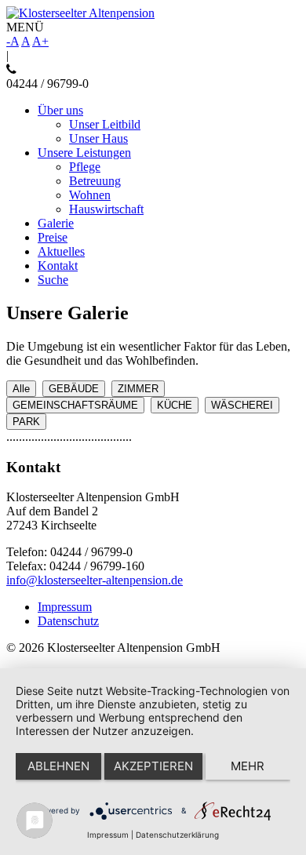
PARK (26, 422)
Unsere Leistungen (84, 152)
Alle (21, 389)
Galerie (56, 223)
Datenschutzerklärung (177, 834)
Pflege (84, 166)
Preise (52, 237)
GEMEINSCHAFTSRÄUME (75, 405)
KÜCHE (174, 405)
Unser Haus (98, 138)
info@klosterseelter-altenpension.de (94, 580)
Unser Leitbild (104, 124)
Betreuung (95, 180)
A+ (40, 41)
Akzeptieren (153, 766)
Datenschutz (68, 621)
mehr (247, 766)
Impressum (65, 606)
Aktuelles (61, 251)
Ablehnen (58, 766)
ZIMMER (138, 389)
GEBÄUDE (74, 389)
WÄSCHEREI (242, 405)
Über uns (60, 110)
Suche (53, 279)
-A (12, 41)
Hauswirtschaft (106, 209)
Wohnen (90, 195)
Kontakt (58, 265)
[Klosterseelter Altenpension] (80, 13)
